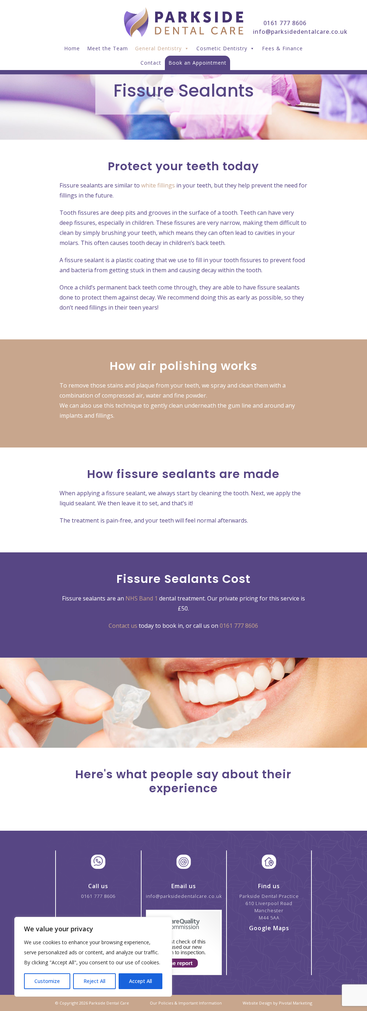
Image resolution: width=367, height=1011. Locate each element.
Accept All (140, 981)
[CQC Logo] (176, 930)
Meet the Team (107, 48)
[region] (93, 957)
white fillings (158, 185)
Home (72, 48)
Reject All (94, 981)
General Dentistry (158, 48)
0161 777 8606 (284, 23)
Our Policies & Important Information (186, 1003)
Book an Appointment (197, 62)
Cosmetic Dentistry (221, 48)
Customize (47, 981)
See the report (174, 963)
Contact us (123, 626)
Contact (150, 62)
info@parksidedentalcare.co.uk (300, 32)
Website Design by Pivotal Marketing (277, 1003)
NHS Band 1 (141, 598)
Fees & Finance (282, 48)
